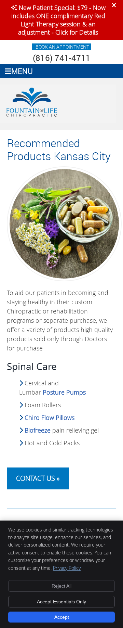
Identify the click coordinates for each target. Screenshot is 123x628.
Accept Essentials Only (61, 601)
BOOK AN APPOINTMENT (62, 46)
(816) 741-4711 (62, 57)
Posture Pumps (64, 392)
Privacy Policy (67, 568)
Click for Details (76, 32)
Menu (22, 71)
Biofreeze (38, 430)
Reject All (61, 586)
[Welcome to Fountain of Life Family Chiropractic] (31, 116)
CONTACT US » (38, 478)
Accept (61, 617)
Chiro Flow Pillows (49, 417)
